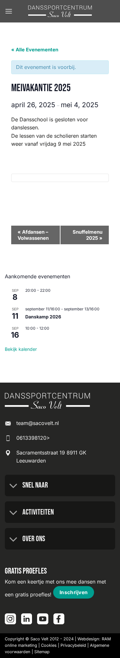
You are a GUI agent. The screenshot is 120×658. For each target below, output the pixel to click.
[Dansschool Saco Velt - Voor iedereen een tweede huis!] (60, 11)
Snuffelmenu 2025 (87, 235)
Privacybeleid (73, 645)
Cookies (49, 645)
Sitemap (42, 651)
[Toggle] (13, 486)
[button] (8, 11)
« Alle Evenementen (34, 50)
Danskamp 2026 (43, 316)
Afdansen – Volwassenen (33, 235)
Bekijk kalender (21, 349)
